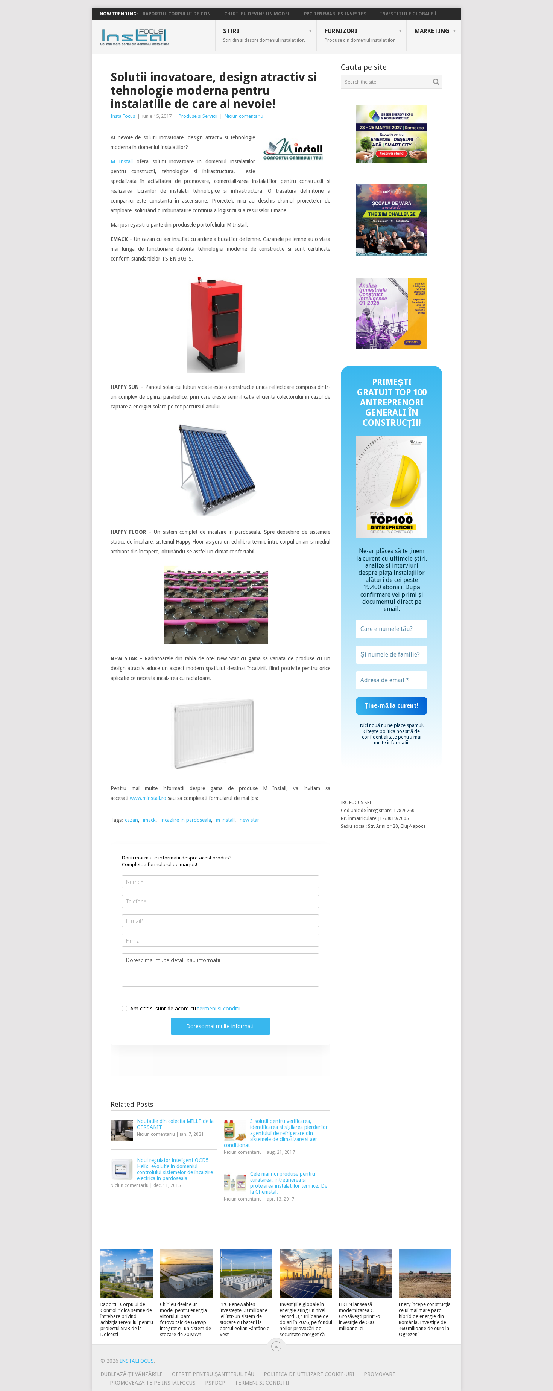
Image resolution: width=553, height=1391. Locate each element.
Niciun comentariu (244, 116)
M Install (122, 161)
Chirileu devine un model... (259, 14)
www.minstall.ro (148, 798)
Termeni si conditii (262, 1383)
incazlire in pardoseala (186, 820)
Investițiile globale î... (410, 14)
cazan (131, 820)
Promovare (379, 1374)
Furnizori (360, 35)
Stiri (264, 35)
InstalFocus (151, 36)
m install (225, 820)
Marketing (432, 31)
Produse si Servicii (198, 116)
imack (149, 820)
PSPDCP (215, 1383)
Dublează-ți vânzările (131, 1374)
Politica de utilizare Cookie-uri (309, 1374)
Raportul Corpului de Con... (178, 14)
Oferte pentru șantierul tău (213, 1374)
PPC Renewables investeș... (337, 14)
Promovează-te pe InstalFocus (153, 1383)
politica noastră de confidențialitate (391, 734)
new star (249, 820)
